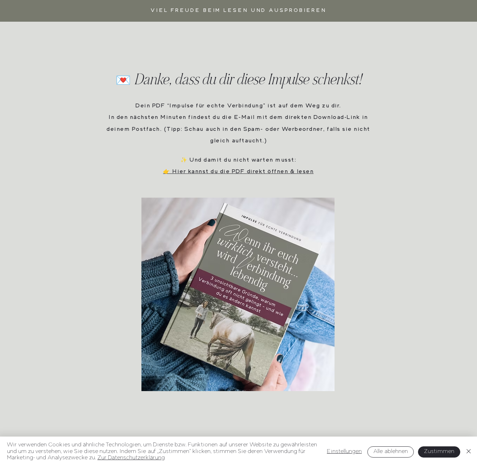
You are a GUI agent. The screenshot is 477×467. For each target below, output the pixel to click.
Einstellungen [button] (344, 451)
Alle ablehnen (390, 451)
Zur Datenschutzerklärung (131, 458)
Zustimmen (439, 451)
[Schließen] (468, 451)
